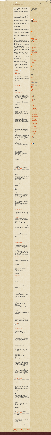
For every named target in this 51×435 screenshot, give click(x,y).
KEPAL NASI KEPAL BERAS (34, 66)
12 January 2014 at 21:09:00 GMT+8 (18, 209)
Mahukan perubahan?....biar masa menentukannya (34, 119)
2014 (32, 96)
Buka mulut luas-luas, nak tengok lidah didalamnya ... (34, 127)
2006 (32, 141)
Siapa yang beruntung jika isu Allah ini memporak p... (34, 110)
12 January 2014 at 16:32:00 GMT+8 (18, 168)
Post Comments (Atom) (18, 430)
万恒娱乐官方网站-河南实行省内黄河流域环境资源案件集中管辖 (34, 52)
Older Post (28, 429)
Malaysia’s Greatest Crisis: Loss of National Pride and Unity (34, 60)
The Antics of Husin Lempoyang (33, 54)
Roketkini (32, 87)
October (33, 98)
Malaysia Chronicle (32, 83)
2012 (32, 136)
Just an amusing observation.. (34, 57)
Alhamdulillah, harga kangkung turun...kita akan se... (34, 123)
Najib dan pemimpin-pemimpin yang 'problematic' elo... (34, 118)
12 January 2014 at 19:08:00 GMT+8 (18, 180)
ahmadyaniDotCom (17, 73)
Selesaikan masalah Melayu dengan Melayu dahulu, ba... (34, 114)
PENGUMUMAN (33, 62)
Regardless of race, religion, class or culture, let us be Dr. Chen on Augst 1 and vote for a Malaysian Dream (34, 42)
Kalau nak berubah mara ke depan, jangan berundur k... (34, 113)
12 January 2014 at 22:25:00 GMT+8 (18, 242)
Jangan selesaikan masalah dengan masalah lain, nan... (34, 120)
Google (31, 80)
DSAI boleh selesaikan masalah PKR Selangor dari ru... (35, 108)
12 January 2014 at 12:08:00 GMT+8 (18, 92)
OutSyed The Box (33, 31)
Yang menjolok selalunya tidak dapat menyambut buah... (34, 109)
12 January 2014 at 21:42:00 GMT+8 (18, 228)
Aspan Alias (17, 70)
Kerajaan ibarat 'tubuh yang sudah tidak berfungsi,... (34, 131)
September (33, 99)
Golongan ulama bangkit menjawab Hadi (34, 36)
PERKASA (32, 86)
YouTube (32, 90)
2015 (32, 95)
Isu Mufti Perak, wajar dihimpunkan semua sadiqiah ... (34, 134)
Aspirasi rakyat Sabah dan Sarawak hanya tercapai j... (34, 128)
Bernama (32, 78)
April (32, 103)
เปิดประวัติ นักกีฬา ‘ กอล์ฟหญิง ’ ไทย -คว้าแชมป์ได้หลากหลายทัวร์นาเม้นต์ (34, 48)
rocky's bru (33, 38)
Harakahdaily (32, 81)
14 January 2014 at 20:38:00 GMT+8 (18, 412)
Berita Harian (32, 77)
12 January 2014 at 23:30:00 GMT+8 (18, 321)
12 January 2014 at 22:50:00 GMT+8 (18, 298)
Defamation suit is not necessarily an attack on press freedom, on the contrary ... (34, 39)
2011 (32, 137)
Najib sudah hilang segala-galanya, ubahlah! (34, 132)
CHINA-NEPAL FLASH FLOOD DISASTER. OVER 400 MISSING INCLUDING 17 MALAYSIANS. (34, 32)
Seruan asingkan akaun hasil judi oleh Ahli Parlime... (34, 126)
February (33, 105)
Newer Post (14, 429)
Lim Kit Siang (33, 41)
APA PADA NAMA (33, 50)
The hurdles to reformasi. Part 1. (34, 34)
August (32, 100)
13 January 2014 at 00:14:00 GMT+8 (18, 341)
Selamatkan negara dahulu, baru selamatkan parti (35, 124)
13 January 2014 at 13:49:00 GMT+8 (18, 378)
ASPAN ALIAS (19, 3)
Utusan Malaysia (32, 89)
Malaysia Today (32, 84)
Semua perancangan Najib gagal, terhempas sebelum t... (34, 122)
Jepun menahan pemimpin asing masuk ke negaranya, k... (35, 116)
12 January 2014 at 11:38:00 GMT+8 (18, 85)
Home (21, 429)
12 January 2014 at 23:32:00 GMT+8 (18, 328)
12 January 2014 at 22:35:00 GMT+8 (18, 275)
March (32, 104)
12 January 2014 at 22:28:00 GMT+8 (18, 256)
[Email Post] (20, 70)
